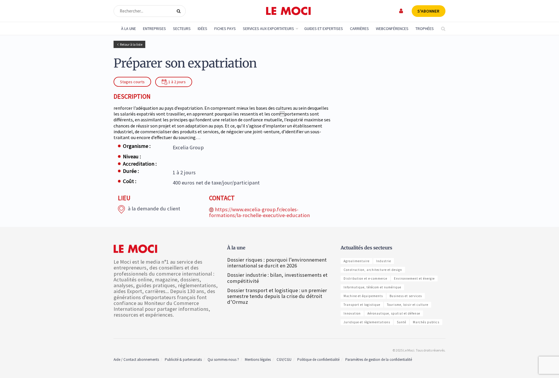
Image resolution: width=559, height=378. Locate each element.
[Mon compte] (401, 11)
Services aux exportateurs (268, 28)
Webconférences (392, 28)
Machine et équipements (363, 296)
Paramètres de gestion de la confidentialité (378, 359)
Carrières (359, 28)
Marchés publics (426, 322)
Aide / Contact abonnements (136, 359)
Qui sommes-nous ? (223, 359)
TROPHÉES (424, 28)
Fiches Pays (225, 28)
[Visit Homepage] (288, 11)
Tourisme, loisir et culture (407, 305)
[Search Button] (180, 11)
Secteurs (182, 28)
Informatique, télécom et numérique (372, 287)
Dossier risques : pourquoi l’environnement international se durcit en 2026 (277, 262)
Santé (401, 322)
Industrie (383, 261)
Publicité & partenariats (183, 359)
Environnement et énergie (414, 278)
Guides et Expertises (323, 28)
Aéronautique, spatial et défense (393, 313)
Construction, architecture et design (373, 270)
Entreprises (154, 28)
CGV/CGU (284, 359)
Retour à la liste (131, 44)
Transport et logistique (362, 305)
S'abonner (429, 11)
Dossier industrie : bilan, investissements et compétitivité (277, 277)
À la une (128, 28)
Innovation (352, 313)
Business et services (406, 296)
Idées (202, 28)
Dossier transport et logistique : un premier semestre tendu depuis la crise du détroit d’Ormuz (277, 296)
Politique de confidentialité (318, 359)
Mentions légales (258, 359)
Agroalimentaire (356, 261)
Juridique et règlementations (367, 322)
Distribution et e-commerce (365, 278)
